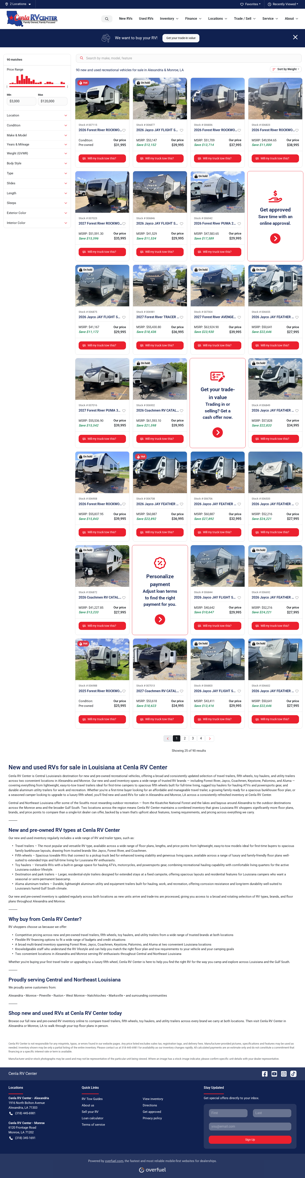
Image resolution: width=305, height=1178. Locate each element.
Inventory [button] (167, 19)
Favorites (251, 4)
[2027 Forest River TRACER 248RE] (160, 285)
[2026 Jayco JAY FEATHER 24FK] (160, 472)
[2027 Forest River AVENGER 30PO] (218, 285)
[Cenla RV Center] (32, 19)
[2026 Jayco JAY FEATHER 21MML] (275, 472)
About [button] (289, 19)
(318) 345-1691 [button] (25, 1138)
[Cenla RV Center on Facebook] (263, 1073)
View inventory (153, 1099)
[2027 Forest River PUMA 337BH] (102, 379)
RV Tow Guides (92, 1099)
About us (88, 1105)
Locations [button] (215, 19)
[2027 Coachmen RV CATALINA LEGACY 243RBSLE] (160, 659)
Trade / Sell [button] (242, 19)
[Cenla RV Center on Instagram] (282, 1073)
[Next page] (209, 738)
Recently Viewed (284, 4)
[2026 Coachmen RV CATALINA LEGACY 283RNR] (160, 379)
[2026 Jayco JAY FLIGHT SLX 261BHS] (218, 566)
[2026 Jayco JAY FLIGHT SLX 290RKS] (160, 98)
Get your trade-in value (180, 38)
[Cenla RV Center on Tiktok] (291, 1073)
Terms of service (93, 1125)
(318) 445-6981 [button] (25, 1113)
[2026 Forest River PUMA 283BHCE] (218, 192)
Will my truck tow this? (102, 158)
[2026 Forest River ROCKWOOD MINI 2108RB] (218, 98)
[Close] (295, 37)
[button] (19, 4)
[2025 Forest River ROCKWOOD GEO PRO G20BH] (102, 659)
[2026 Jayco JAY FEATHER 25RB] (275, 379)
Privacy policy (152, 1118)
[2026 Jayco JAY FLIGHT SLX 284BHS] (218, 659)
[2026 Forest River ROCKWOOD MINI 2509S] (275, 98)
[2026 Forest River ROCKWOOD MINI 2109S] (102, 98)
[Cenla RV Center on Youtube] (272, 1073)
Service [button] (268, 19)
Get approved (152, 1112)
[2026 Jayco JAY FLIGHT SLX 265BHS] (160, 192)
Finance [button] (191, 19)
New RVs (125, 19)
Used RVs (146, 19)
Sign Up (250, 1139)
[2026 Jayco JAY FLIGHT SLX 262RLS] (102, 285)
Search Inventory (106, 18)
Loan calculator (92, 1118)
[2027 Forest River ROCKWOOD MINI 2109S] (102, 192)
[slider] (6, 86)
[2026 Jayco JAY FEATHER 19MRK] (275, 285)
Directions (150, 1105)
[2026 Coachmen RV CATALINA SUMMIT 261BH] (102, 566)
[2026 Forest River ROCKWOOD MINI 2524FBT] (102, 472)
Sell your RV (90, 1112)
